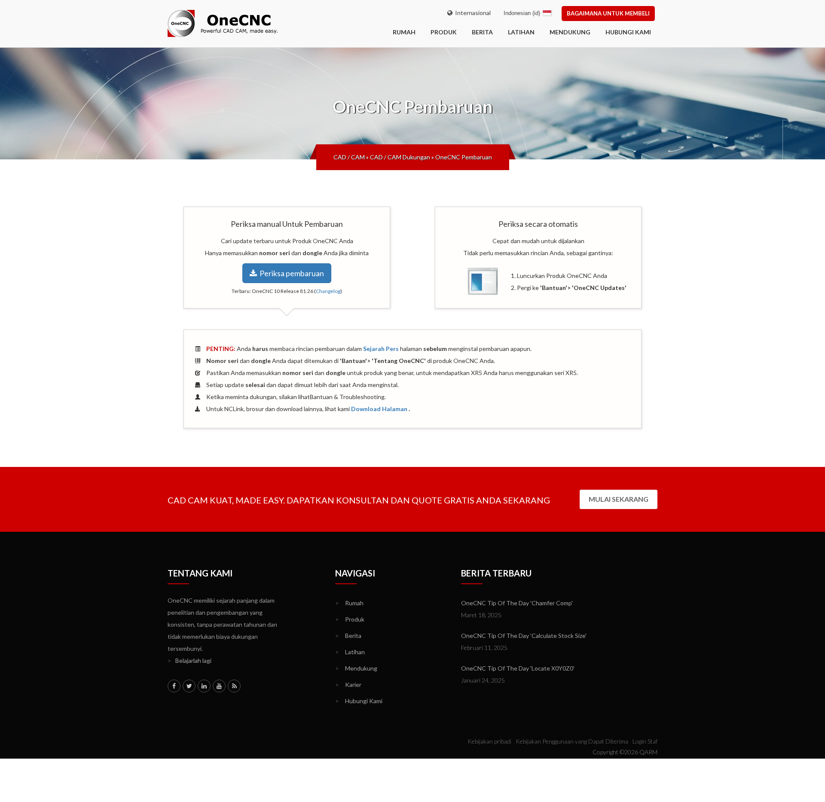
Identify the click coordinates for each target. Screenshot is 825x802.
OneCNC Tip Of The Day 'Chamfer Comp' (517, 603)
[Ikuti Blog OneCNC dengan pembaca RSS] (234, 686)
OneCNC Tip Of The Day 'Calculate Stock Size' (524, 635)
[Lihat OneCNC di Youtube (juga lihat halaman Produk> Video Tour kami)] (219, 686)
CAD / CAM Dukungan (400, 157)
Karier (348, 684)
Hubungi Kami (628, 32)
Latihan (521, 32)
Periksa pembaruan (290, 273)
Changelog (328, 291)
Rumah (349, 603)
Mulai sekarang (618, 499)
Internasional (471, 12)
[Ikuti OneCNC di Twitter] (189, 686)
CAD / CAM (349, 157)
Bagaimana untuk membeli (608, 13)
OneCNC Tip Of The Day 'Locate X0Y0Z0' (517, 668)
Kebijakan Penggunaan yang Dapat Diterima (572, 741)
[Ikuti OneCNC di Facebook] (174, 686)
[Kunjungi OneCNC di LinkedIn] (204, 686)
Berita (482, 32)
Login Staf (644, 741)
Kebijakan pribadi (489, 741)
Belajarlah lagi (189, 660)
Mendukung (570, 32)
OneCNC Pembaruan (463, 157)
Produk (444, 32)
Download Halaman (379, 408)
